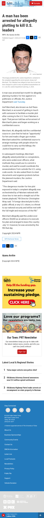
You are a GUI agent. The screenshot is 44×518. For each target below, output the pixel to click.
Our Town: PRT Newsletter (22, 337)
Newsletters (9, 464)
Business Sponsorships (13, 435)
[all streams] (41, 515)
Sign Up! (22, 351)
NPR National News (12, 239)
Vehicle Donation (10, 483)
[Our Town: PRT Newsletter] (22, 323)
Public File (8, 473)
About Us (8, 430)
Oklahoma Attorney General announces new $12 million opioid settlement (23, 378)
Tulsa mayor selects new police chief (22, 370)
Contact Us (8, 444)
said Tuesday (19, 102)
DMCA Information (11, 449)
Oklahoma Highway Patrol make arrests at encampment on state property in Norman (24, 388)
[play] (3, 515)
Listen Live (8, 454)
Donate (37, 3)
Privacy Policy (9, 468)
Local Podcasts (10, 459)
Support (7, 478)
